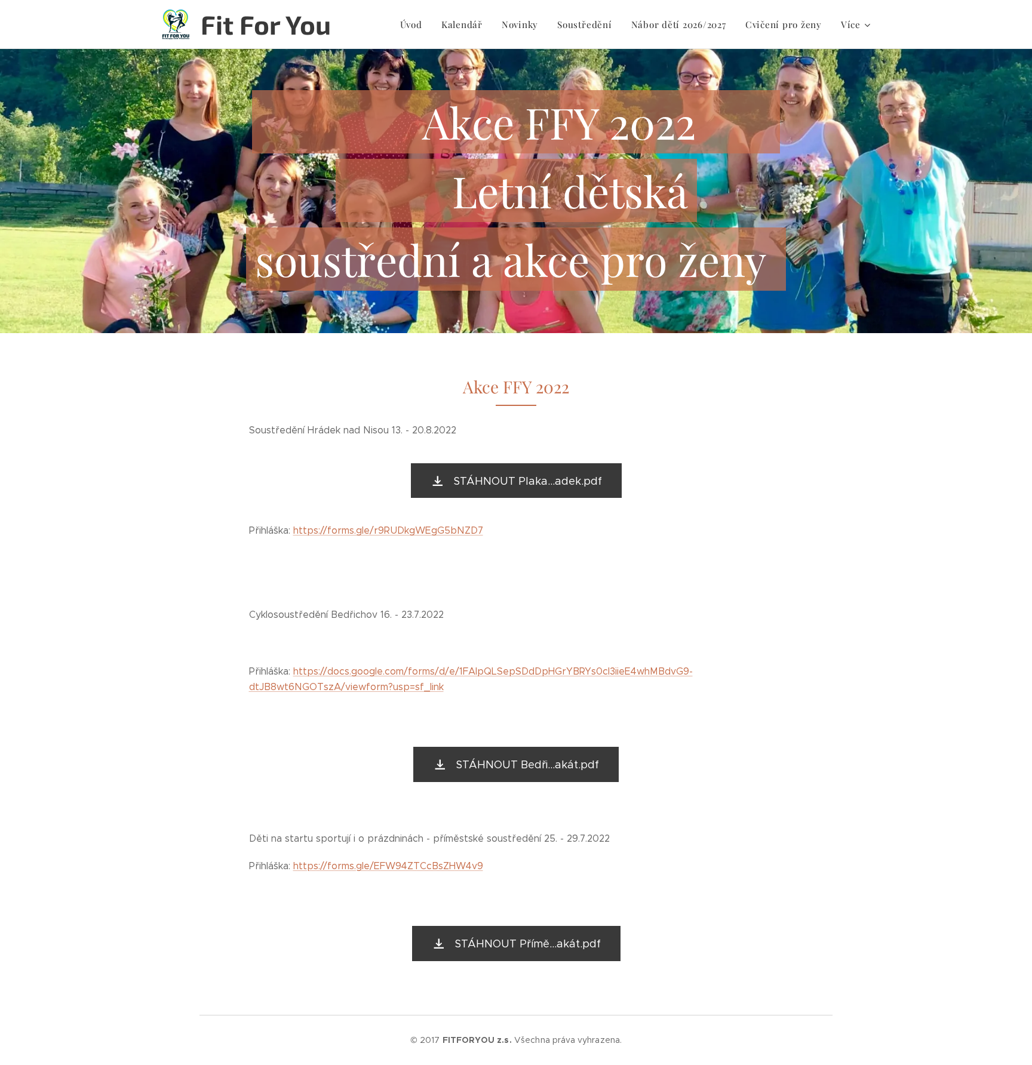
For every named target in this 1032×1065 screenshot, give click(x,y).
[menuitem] (414, 24)
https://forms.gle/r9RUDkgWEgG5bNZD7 (388, 530)
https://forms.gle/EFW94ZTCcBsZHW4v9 (388, 866)
